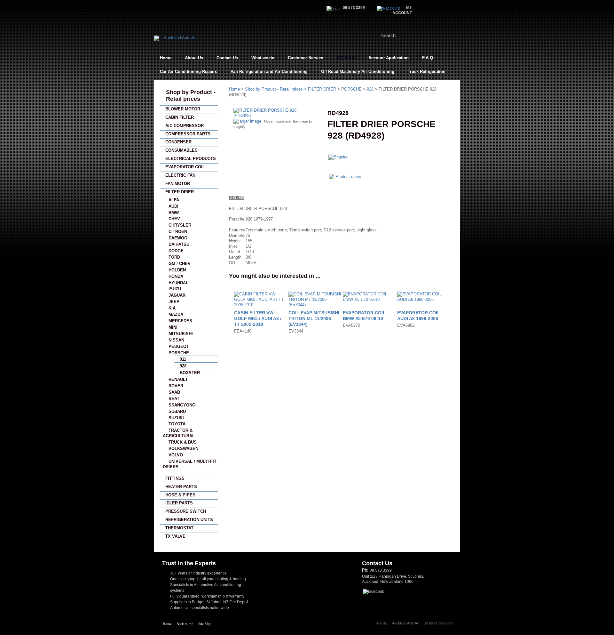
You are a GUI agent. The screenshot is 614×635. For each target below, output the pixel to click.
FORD (174, 257)
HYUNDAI (178, 282)
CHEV (174, 218)
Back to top (185, 624)
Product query (348, 176)
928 (183, 366)
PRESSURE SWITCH (185, 511)
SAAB (174, 392)
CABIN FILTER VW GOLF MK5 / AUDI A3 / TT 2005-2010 (257, 318)
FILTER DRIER (179, 191)
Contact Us (227, 57)
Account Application (388, 57)
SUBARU (177, 411)
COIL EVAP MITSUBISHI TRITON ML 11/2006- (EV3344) (313, 318)
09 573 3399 (381, 570)
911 (183, 359)
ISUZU (175, 288)
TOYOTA (177, 424)
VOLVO (176, 455)
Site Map (204, 624)
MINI (173, 327)
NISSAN (176, 340)
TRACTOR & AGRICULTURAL (179, 433)
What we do (262, 57)
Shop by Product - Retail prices (191, 95)
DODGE (176, 250)
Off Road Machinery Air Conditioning (357, 71)
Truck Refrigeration (426, 71)
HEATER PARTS (181, 486)
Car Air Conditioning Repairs (188, 71)
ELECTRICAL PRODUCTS (190, 158)
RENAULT (178, 379)
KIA (172, 308)
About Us (194, 57)
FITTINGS (175, 478)
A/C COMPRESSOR (184, 125)
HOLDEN (177, 270)
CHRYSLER (180, 225)
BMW (174, 212)
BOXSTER (190, 372)
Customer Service (305, 57)
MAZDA (176, 314)
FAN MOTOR (177, 183)
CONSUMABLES (181, 150)
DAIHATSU (179, 244)
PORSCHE (179, 352)
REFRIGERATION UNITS (189, 519)
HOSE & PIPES (180, 495)
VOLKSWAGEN (183, 448)
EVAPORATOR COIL (185, 167)
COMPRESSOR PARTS (187, 134)
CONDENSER (178, 142)
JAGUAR (177, 295)
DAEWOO (178, 238)
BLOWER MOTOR (182, 109)
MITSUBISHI (181, 333)
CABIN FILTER (179, 117)
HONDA (176, 276)
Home (165, 57)
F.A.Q (427, 57)
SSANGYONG (182, 405)
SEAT (174, 398)
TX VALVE (175, 536)
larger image (250, 121)
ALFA (174, 199)
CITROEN (178, 231)
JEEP (174, 301)
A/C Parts (345, 57)
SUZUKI (176, 417)
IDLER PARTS (179, 503)
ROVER (176, 385)
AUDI (173, 206)
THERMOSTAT (179, 528)
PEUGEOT (179, 346)
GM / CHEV (180, 263)
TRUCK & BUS (183, 442)
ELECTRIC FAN (180, 175)
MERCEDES (180, 320)
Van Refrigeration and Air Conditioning (269, 71)
